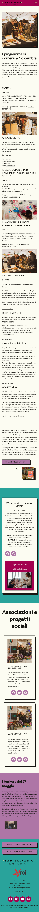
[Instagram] (16, 899)
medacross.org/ (7, 383)
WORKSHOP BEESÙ (9, 246)
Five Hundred (10, 161)
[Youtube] (22, 899)
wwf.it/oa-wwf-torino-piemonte (13, 416)
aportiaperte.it (7, 339)
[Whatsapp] (28, 899)
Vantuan (8, 159)
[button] (35, 3)
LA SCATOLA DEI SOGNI (11, 197)
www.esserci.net (7, 309)
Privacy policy (19, 891)
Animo (8, 163)
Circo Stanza (10, 166)
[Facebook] (10, 899)
